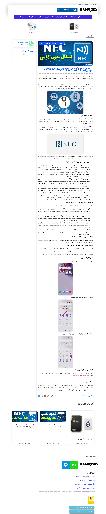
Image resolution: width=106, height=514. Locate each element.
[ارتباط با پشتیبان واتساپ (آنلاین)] (93, 488)
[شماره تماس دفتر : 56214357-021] (93, 484)
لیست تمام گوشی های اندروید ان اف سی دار (54, 251)
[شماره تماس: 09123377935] (93, 480)
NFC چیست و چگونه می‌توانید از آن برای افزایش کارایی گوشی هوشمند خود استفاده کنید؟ (25, 426)
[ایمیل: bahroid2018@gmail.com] (93, 476)
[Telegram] (66, 465)
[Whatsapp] (74, 465)
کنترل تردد (85, 156)
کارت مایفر (42, 43)
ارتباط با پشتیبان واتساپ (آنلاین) (84, 488)
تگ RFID (54, 43)
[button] (48, 396)
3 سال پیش (89, 396)
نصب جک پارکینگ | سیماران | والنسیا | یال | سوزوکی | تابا (53, 425)
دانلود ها (39, 17)
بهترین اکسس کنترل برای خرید (83, 439)
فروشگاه (73, 17)
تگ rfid (53, 156)
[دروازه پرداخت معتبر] (91, 504)
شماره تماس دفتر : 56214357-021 (83, 484)
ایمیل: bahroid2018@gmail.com (84, 477)
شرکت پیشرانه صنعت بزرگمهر (88, 4)
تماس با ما (31, 17)
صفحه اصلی (82, 17)
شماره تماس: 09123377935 (85, 480)
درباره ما (22, 17)
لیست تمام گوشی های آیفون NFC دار (81, 375)
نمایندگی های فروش (62, 17)
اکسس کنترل (60, 43)
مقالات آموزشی (49, 17)
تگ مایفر (53, 127)
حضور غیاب (48, 43)
